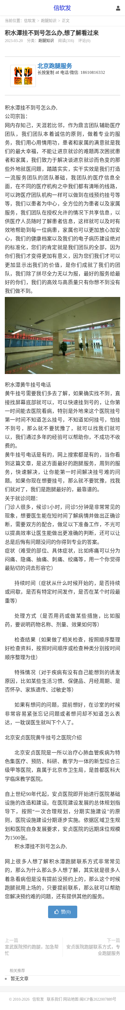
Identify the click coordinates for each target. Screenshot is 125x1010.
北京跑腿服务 (55, 66)
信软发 (62, 8)
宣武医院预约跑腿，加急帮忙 (32, 950)
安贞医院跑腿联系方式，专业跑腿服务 (93, 950)
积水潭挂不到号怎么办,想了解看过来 (52, 33)
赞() (66, 912)
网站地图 (71, 999)
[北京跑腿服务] (23, 76)
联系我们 (55, 999)
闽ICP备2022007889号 (97, 999)
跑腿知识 (48, 21)
